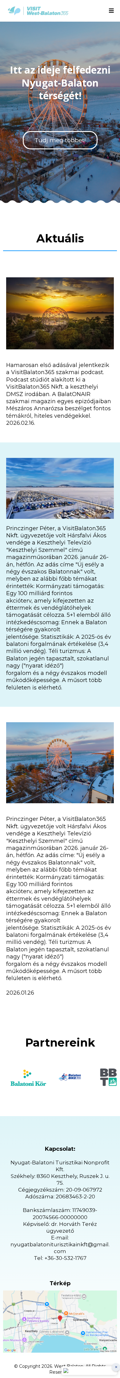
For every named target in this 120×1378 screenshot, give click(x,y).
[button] (111, 11)
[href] (60, 1322)
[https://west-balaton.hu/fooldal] (38, 11)
